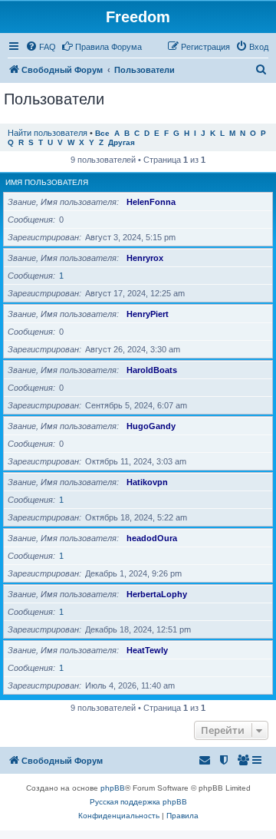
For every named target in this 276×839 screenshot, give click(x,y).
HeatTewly (147, 650)
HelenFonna (151, 201)
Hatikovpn (147, 482)
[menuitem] (40, 47)
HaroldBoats (152, 370)
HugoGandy (151, 426)
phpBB (112, 788)
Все (102, 133)
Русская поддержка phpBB (138, 802)
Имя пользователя (46, 182)
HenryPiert (148, 314)
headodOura (152, 538)
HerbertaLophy (157, 594)
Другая (121, 142)
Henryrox (145, 258)
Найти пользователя (47, 132)
